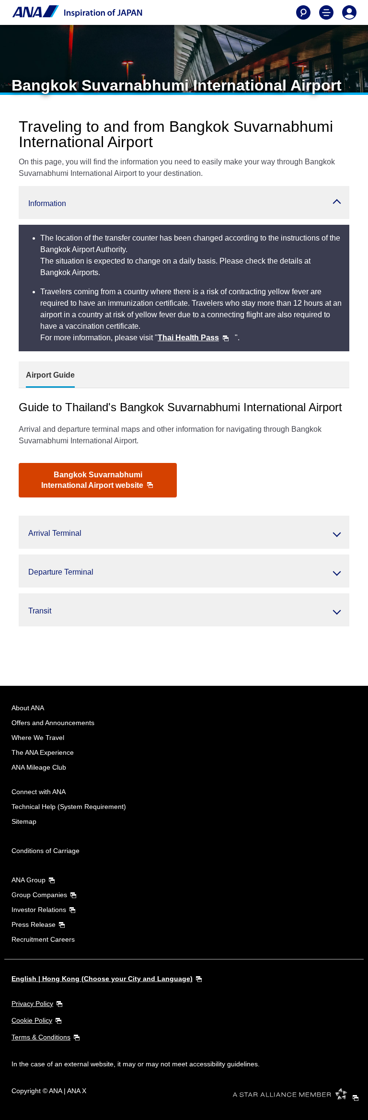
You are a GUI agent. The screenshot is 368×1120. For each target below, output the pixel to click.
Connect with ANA (39, 792)
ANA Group (29, 880)
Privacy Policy (32, 1003)
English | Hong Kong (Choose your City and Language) (102, 978)
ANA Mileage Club (39, 767)
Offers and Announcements (53, 723)
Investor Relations (39, 909)
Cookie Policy (32, 1020)
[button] (184, 202)
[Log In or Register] (349, 12)
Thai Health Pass (188, 338)
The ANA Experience (43, 752)
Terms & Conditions (41, 1037)
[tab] (50, 375)
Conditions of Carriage (46, 850)
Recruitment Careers (43, 939)
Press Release (34, 924)
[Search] (303, 12)
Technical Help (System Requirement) (69, 806)
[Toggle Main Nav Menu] (326, 12)
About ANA (28, 708)
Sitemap (24, 821)
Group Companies (39, 895)
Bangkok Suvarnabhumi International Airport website (93, 480)
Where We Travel (38, 737)
